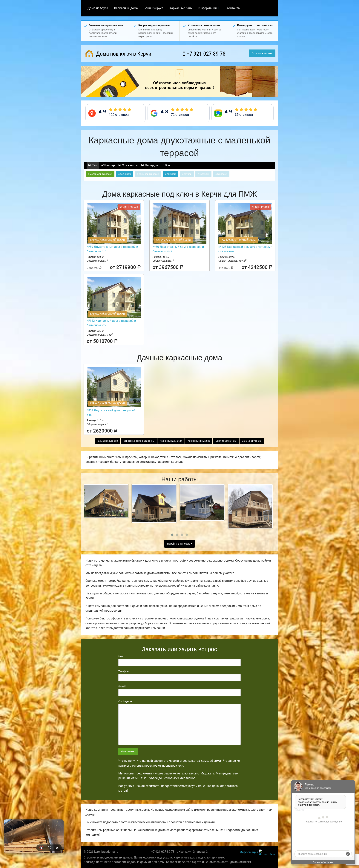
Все (167, 165)
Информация (207, 8)
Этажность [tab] (129, 165)
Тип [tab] (94, 165)
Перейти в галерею (179, 543)
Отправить (128, 751)
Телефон (123, 671)
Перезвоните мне (262, 53)
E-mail (121, 686)
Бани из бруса (153, 8)
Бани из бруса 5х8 (251, 441)
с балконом (124, 174)
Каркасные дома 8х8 (199, 441)
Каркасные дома (126, 8)
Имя (121, 656)
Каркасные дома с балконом (138, 441)
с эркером (170, 174)
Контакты (233, 8)
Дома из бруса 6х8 (108, 441)
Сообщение (125, 701)
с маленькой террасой (100, 174)
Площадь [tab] (151, 165)
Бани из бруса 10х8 (226, 441)
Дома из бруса (98, 8)
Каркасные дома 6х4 (171, 441)
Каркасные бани (180, 8)
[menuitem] (98, 8)
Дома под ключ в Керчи (123, 53)
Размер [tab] (109, 165)
